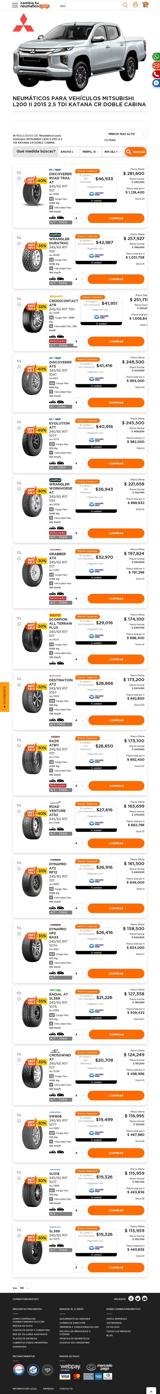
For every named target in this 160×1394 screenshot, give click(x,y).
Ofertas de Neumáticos (74, 1338)
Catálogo (112, 1327)
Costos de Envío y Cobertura (31, 1330)
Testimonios (114, 1323)
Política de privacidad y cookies (75, 1332)
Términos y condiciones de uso (79, 1327)
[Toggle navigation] (14, 5)
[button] (4, 697)
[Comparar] (19, 173)
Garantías (19, 1346)
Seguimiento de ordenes (75, 1318)
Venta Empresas (116, 1318)
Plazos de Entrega (25, 1338)
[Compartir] (19, 178)
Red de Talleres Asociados (30, 1334)
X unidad (96, 200)
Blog (109, 1335)
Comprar (116, 218)
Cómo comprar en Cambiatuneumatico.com (28, 1320)
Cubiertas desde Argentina (30, 1342)
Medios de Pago (22, 1325)
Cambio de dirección (72, 1323)
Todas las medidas (118, 1331)
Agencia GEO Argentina (75, 1342)
